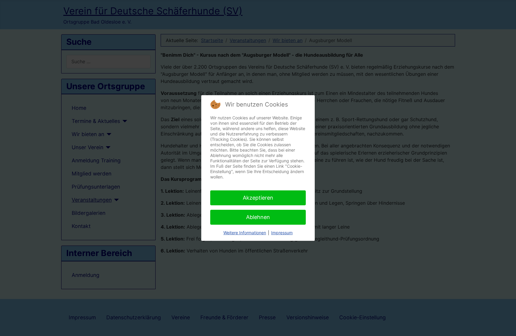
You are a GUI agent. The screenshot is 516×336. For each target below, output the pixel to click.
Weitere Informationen (244, 232)
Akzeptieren (258, 198)
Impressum (282, 232)
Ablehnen (258, 217)
